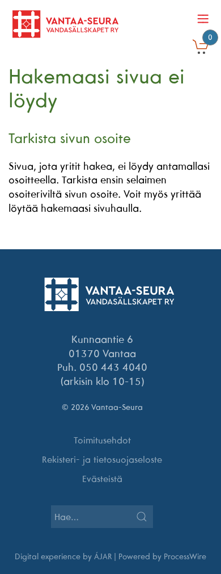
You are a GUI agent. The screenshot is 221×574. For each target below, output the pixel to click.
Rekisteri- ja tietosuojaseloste (102, 459)
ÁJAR (103, 556)
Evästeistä (102, 478)
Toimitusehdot (102, 440)
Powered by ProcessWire (162, 556)
